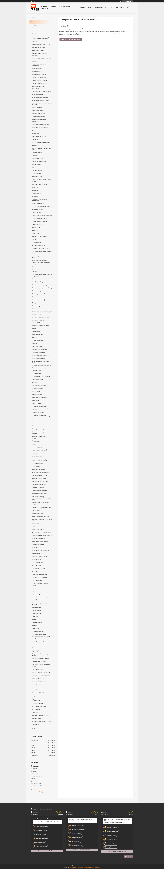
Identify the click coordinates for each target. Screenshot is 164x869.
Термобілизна (36, 331)
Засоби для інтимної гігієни (39, 184)
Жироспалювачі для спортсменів (41, 31)
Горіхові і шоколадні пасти (39, 221)
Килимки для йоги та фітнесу (40, 300)
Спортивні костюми (37, 562)
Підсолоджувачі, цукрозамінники (41, 91)
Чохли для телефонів (38, 529)
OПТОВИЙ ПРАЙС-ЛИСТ (100, 7)
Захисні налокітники (37, 334)
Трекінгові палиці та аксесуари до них (41, 366)
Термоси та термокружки (39, 161)
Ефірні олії (35, 230)
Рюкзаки (34, 625)
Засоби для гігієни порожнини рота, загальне (42, 519)
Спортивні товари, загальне (40, 97)
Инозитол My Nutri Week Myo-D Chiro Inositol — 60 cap (117, 820)
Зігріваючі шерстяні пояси (39, 594)
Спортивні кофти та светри (39, 218)
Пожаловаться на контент (76, 867)
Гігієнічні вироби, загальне (39, 490)
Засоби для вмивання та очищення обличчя (42, 103)
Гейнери (34, 41)
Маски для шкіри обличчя (39, 136)
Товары (89, 7)
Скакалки (34, 239)
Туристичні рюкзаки (37, 346)
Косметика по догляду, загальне (41, 142)
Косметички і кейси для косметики (42, 215)
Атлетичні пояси (36, 193)
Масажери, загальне (37, 394)
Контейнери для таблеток (39, 80)
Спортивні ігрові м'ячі (38, 456)
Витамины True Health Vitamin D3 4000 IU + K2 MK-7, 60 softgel (82, 820)
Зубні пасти (35, 187)
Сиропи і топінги (36, 523)
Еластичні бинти (36, 196)
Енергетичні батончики (38, 116)
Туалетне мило (36, 403)
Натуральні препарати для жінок (41, 472)
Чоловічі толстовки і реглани (40, 690)
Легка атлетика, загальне (39, 426)
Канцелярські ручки (37, 513)
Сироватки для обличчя (38, 678)
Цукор (33, 526)
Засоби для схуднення (38, 469)
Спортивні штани (37, 580)
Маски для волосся (37, 669)
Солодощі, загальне (37, 388)
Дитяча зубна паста (37, 224)
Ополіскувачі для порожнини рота (41, 507)
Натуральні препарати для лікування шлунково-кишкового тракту (41, 262)
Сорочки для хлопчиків (38, 568)
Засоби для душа (37, 176)
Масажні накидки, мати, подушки (41, 597)
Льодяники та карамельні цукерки (41, 248)
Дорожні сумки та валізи (39, 661)
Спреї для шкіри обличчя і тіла (40, 124)
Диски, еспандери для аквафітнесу (42, 288)
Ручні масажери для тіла (39, 306)
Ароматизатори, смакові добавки (41, 532)
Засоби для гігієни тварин (39, 478)
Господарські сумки (37, 291)
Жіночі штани (35, 639)
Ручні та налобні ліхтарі (38, 340)
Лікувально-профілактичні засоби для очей (41, 270)
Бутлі (33, 130)
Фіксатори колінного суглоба (40, 481)
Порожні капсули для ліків (39, 577)
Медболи (34, 382)
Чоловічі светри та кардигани (40, 550)
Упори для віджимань (38, 203)
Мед (33, 696)
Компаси (34, 337)
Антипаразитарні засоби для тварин (40, 584)
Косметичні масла (37, 712)
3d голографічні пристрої (39, 245)
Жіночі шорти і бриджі (38, 282)
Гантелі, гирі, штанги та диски (40, 317)
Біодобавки (35, 145)
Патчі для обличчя (37, 152)
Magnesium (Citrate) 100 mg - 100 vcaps (114, 822)
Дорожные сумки (37, 622)
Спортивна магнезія (37, 94)
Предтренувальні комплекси (40, 28)
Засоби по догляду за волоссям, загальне (41, 256)
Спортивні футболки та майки (40, 100)
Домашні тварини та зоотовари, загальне (41, 665)
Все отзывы (128, 856)
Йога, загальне (36, 441)
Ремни (34, 619)
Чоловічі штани (36, 547)
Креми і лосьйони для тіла (39, 83)
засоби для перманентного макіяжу (42, 721)
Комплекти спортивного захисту (41, 675)
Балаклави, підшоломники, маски (41, 588)
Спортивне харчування (38, 420)
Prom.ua (90, 865)
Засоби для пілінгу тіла (38, 693)
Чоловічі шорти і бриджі (38, 538)
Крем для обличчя (37, 170)
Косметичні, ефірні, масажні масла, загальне (41, 180)
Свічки (34, 308)
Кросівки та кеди (37, 212)
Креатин (34, 25)
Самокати (34, 343)
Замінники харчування (38, 50)
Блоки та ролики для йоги (39, 294)
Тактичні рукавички (37, 158)
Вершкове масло (37, 591)
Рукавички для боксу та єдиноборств (38, 87)
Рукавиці (34, 453)
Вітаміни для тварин (38, 412)
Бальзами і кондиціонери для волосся (40, 603)
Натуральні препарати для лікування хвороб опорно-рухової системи (41, 408)
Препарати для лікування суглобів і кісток (42, 252)
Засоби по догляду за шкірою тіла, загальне (41, 148)
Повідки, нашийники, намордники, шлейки (41, 654)
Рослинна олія (36, 227)
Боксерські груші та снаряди (40, 74)
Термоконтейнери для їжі (39, 475)
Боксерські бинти (37, 71)
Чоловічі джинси (36, 709)
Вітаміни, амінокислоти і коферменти (39, 120)
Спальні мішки (36, 391)
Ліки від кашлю (36, 510)
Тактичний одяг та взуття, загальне (42, 535)
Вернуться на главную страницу (71, 39)
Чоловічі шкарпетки (37, 600)
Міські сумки (35, 400)
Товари (33, 21)
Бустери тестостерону (38, 47)
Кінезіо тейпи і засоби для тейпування (39, 199)
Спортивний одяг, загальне (39, 681)
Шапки (34, 423)
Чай (33, 167)
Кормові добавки (37, 651)
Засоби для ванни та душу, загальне (39, 437)
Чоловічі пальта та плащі (39, 706)
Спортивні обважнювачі (38, 358)
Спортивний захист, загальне (40, 355)
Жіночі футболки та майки (39, 236)
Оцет (33, 266)
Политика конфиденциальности (92, 867)
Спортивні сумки (36, 173)
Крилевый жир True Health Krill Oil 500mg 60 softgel (46, 821)
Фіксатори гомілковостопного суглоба (40, 503)
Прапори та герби (37, 303)
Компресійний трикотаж (39, 484)
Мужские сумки (36, 610)
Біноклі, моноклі (36, 314)
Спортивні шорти (37, 279)
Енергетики (35, 133)
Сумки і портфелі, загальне (39, 574)
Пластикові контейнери (38, 352)
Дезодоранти (36, 190)
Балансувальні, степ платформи (41, 376)
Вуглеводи (35, 61)
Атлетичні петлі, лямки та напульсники (39, 64)
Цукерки (34, 687)
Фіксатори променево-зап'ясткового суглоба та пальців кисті (41, 498)
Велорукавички (36, 373)
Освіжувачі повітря (37, 463)
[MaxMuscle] (35, 7)
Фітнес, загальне (37, 107)
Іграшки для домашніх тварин (40, 645)
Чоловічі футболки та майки (40, 127)
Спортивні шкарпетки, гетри (40, 648)
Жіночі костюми (36, 718)
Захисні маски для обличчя (39, 493)
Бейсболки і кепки (37, 68)
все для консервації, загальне (40, 516)
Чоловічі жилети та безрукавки (41, 642)
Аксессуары (35, 628)
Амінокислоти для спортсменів (41, 44)
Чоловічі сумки (36, 571)
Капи (33, 444)
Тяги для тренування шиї (39, 385)
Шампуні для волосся (38, 110)
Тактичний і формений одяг (39, 556)
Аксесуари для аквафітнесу (39, 349)
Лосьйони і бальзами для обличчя (41, 206)
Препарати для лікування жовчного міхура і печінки (42, 275)
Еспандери (35, 155)
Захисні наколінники (37, 297)
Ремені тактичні (36, 607)
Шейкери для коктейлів (39, 113)
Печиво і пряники (37, 242)
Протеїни (34, 34)
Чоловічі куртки (36, 565)
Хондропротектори (37, 209)
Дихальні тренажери (38, 487)
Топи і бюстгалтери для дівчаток (41, 285)
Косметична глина (37, 447)
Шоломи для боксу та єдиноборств (42, 311)
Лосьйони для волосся (38, 703)
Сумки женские (36, 613)
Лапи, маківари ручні (37, 379)
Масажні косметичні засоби (39, 450)
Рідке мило (35, 139)
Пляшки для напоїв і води (39, 77)
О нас (116, 7)
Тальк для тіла (36, 233)
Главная (82, 7)
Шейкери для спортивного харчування (39, 54)
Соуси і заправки (36, 466)
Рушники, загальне (37, 164)
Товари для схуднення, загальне (41, 684)
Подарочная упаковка (38, 631)
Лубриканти (35, 724)
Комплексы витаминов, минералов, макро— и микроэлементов (42, 37)
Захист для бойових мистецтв (40, 325)
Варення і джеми (37, 370)
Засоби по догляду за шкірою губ (41, 672)
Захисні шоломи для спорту (40, 541)
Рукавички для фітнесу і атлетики (41, 58)
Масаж (34, 328)
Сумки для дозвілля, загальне (40, 429)
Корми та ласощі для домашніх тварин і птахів (41, 699)
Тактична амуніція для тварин (40, 658)
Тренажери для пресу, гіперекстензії (38, 321)
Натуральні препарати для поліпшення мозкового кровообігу (41, 416)
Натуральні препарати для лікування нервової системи (40, 459)
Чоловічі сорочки (36, 559)
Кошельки (35, 616)
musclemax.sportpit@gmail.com (39, 792)
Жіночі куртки (36, 553)
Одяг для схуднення (38, 544)
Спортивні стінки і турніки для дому (40, 361)
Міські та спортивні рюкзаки (40, 397)
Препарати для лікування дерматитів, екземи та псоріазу (41, 635)
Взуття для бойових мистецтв (40, 715)
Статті (111, 7)
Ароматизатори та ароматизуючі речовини (41, 432)
